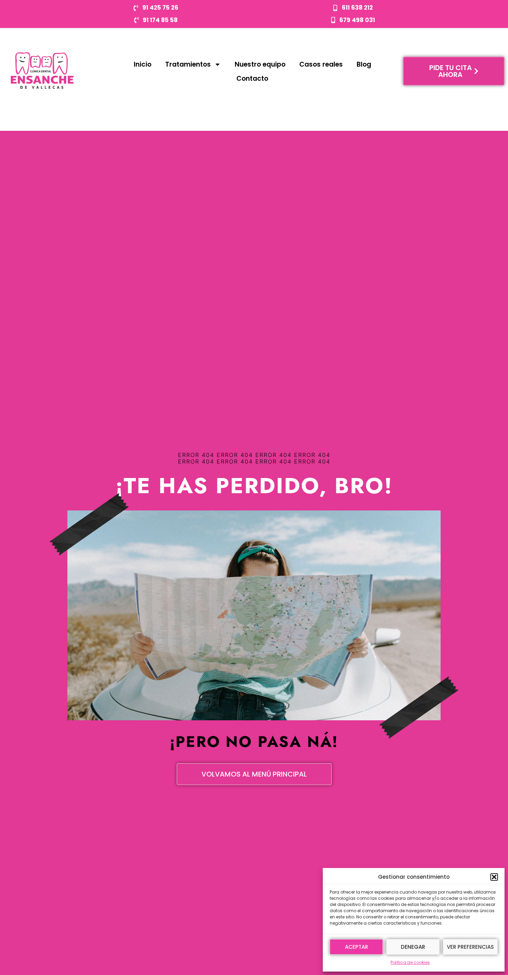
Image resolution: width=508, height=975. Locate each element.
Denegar (413, 946)
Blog (364, 64)
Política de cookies (410, 962)
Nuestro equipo (260, 64)
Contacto (252, 78)
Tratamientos (188, 64)
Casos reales (321, 64)
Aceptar (356, 946)
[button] (494, 877)
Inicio (142, 64)
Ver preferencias (470, 946)
